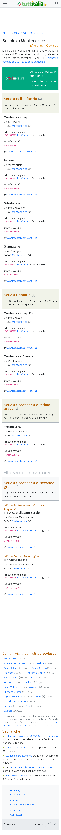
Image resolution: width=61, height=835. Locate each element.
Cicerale (13, 706)
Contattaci (16, 814)
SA (24, 33)
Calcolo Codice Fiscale (22, 804)
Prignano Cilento (18, 691)
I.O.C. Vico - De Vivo (27, 530)
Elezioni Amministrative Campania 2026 (30, 767)
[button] (56, 4)
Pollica (45, 663)
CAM (17, 33)
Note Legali (16, 790)
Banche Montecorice (17, 775)
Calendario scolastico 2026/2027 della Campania (32, 736)
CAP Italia (15, 800)
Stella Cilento (15, 677)
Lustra (38, 677)
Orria (33, 706)
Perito (43, 696)
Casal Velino (15, 687)
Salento (13, 710)
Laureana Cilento (40, 672)
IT (9, 33)
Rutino (12, 682)
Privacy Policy (17, 794)
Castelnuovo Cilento (20, 701)
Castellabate (19, 521)
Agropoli (39, 687)
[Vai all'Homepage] (32, 3)
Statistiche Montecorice (19, 755)
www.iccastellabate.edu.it (20, 151)
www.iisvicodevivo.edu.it (19, 547)
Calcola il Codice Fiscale (18, 747)
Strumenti (15, 810)
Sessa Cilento (44, 668)
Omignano (14, 672)
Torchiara (34, 682)
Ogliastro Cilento (18, 696)
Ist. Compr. (23, 135)
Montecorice (37, 33)
